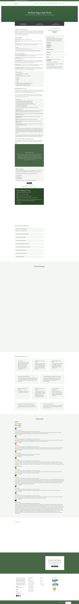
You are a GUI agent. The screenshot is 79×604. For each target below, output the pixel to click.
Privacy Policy (59, 67)
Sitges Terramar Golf (29, 152)
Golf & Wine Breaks (31, 587)
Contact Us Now (55, 566)
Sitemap (16, 602)
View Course (29, 161)
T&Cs (18, 602)
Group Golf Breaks (30, 588)
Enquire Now (29, 183)
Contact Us (19, 202)
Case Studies (42, 583)
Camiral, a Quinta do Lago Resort (21, 279)
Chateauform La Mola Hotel (20, 342)
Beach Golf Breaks (30, 580)
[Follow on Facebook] (18, 595)
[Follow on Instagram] (20, 595)
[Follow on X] (16, 595)
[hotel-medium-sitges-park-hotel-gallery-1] (22, 35)
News (41, 579)
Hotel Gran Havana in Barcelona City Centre (22, 334)
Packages (45, 3)
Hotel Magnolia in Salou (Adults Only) (21, 296)
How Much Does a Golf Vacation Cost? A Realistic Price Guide (25, 534)
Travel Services (55, 3)
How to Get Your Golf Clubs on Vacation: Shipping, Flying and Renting (26, 526)
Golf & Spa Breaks (30, 586)
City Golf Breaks (30, 581)
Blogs (16, 527)
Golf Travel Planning (21, 527)
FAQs (41, 582)
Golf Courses (41, 3)
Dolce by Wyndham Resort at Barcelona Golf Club (23, 288)
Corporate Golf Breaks (31, 582)
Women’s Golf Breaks (31, 590)
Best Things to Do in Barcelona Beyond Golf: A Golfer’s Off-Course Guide (27, 543)
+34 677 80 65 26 (49, 65)
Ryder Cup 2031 (36, 3)
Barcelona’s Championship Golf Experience (22, 271)
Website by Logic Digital (31, 602)
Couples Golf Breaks (31, 583)
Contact (63, 3)
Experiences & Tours (50, 3)
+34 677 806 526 (17, 0)
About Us (60, 3)
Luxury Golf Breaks (30, 589)
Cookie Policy (25, 602)
